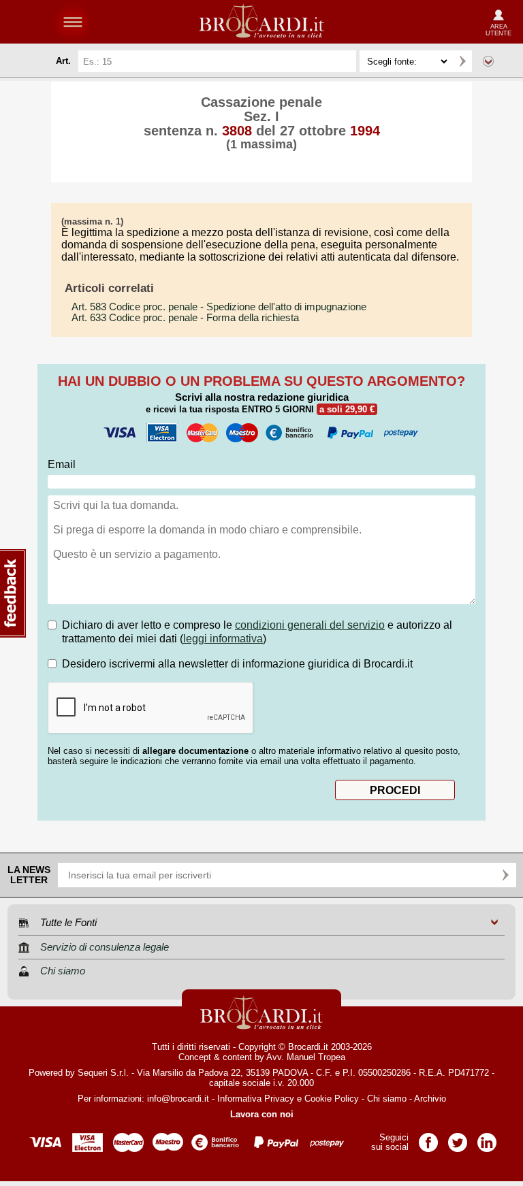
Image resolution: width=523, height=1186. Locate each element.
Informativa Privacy (255, 1098)
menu (73, 22)
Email (62, 464)
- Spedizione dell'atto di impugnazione (219, 306)
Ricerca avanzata (488, 61)
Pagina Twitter (457, 1138)
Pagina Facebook (428, 1138)
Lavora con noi (262, 1114)
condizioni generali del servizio (310, 625)
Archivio (430, 1098)
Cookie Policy (331, 1098)
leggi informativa (223, 638)
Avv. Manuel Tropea (305, 1057)
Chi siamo (387, 1098)
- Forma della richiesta (185, 317)
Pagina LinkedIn (486, 1138)
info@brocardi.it (178, 1098)
